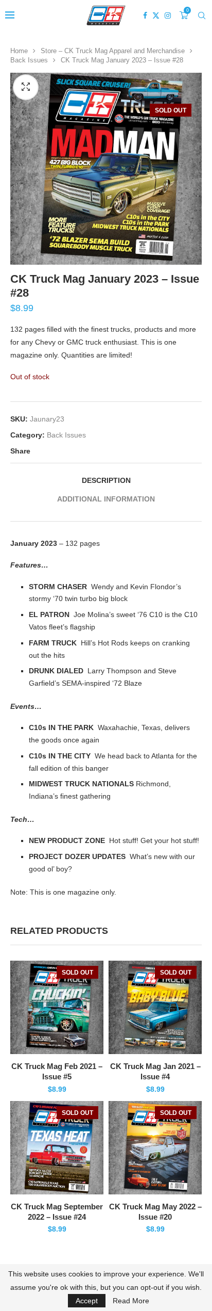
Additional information (106, 499)
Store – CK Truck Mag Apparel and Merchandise (113, 51)
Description (106, 480)
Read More (131, 1300)
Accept (87, 1301)
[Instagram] (168, 15)
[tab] (106, 480)
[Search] (202, 15)
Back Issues (29, 60)
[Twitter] (156, 15)
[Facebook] (145, 15)
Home (19, 51)
